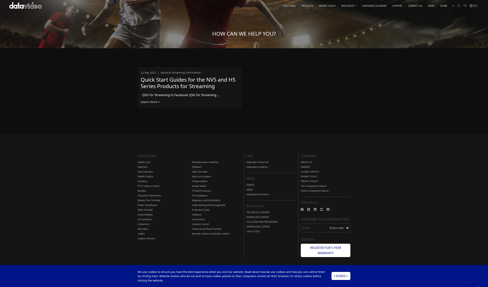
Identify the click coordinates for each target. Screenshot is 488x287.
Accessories (198, 219)
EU (475, 6)
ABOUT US (306, 162)
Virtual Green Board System (207, 229)
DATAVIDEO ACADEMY (374, 5)
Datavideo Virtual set (257, 162)
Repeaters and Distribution (206, 200)
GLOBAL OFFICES (310, 171)
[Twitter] (310, 209)
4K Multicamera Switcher (205, 162)
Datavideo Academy (257, 167)
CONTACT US (415, 5)
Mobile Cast (144, 162)
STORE (443, 5)
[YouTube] (323, 209)
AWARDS (305, 167)
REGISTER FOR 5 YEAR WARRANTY (325, 250)
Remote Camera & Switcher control (210, 233)
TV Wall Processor (201, 190)
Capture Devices (146, 238)
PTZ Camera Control (148, 186)
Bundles (142, 190)
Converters (143, 224)
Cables (141, 233)
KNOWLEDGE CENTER (258, 226)
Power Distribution (147, 205)
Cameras (142, 181)
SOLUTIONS (289, 5)
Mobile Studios (145, 176)
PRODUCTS (307, 5)
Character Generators (149, 195)
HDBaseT (197, 167)
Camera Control (200, 224)
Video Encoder (145, 209)
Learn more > (150, 102)
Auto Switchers (145, 171)
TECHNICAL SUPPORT (258, 212)
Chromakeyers (200, 195)
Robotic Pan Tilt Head (149, 200)
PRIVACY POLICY (309, 181)
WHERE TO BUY (327, 5)
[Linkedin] (317, 209)
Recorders (143, 229)
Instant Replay (145, 214)
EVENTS (250, 185)
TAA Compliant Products (313, 186)
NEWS (431, 5)
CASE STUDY (253, 231)
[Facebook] (330, 209)
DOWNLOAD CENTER (257, 217)
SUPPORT (397, 5)
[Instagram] (304, 209)
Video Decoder (200, 171)
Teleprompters (200, 181)
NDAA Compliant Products (315, 190)
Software (196, 214)
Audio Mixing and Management (208, 205)
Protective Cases (201, 209)
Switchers (143, 167)
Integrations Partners (257, 194)
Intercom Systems (201, 176)
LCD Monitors (145, 219)
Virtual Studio (199, 186)
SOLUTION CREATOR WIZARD (262, 221)
